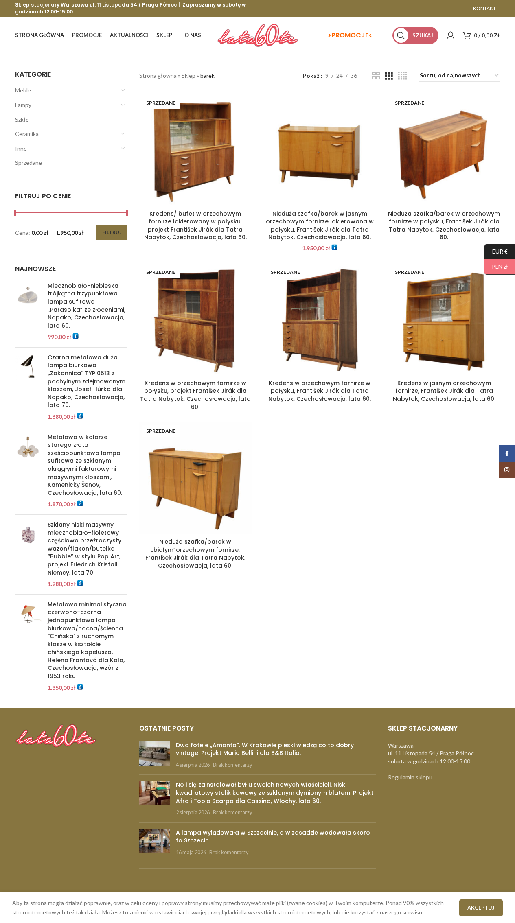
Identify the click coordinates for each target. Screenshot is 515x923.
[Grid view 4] (402, 76)
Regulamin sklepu (410, 777)
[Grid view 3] (389, 76)
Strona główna (158, 75)
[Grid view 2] (376, 76)
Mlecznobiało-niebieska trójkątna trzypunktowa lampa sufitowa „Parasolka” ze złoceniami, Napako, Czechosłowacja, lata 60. (86, 306)
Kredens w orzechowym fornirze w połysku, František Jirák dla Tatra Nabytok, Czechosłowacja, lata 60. (319, 391)
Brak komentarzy (232, 765)
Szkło (22, 119)
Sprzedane (28, 162)
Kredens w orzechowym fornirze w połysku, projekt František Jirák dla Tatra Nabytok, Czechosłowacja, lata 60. (195, 395)
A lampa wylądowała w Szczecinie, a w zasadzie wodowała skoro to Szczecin (273, 837)
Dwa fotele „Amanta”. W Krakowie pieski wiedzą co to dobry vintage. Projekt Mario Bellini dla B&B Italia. (265, 749)
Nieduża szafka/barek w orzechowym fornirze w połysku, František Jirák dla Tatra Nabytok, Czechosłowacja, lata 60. (444, 226)
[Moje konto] (451, 35)
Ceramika (27, 133)
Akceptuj (481, 907)
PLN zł (496, 266)
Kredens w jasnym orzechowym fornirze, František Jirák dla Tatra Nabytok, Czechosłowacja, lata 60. (444, 391)
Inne (21, 148)
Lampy (23, 104)
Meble (23, 90)
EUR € (496, 251)
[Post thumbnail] (154, 755)
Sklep (188, 75)
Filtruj (111, 232)
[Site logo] (257, 34)
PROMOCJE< (351, 35)
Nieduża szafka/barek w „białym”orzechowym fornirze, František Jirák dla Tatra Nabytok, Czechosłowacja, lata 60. (195, 554)
